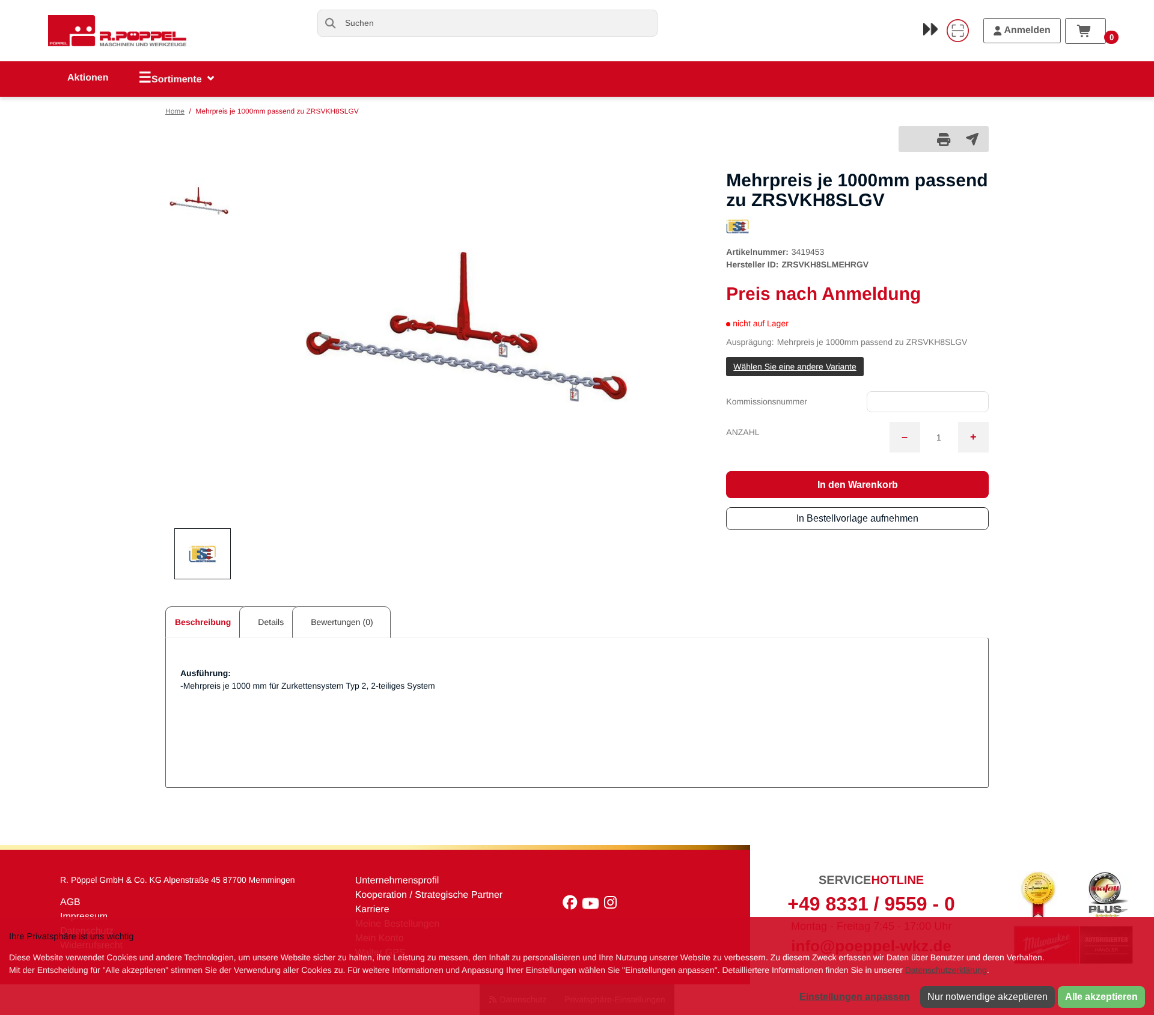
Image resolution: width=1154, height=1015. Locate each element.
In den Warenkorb (857, 485)
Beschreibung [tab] (203, 622)
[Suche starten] (330, 23)
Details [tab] (271, 622)
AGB (70, 902)
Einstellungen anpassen (854, 997)
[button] (199, 201)
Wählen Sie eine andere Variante (794, 366)
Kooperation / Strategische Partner (428, 895)
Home (175, 111)
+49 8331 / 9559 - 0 (870, 904)
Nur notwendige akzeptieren (987, 997)
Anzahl (742, 432)
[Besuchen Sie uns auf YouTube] (593, 905)
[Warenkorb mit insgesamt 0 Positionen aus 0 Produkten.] (1085, 31)
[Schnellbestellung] (930, 29)
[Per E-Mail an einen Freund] (972, 139)
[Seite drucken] (944, 139)
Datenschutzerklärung (946, 970)
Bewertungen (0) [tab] (342, 622)
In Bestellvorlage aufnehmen (857, 518)
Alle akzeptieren (1101, 997)
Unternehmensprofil (397, 881)
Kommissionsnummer (766, 401)
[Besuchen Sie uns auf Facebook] (572, 905)
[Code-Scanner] (957, 30)
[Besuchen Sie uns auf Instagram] (612, 905)
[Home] (117, 31)
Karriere (372, 909)
